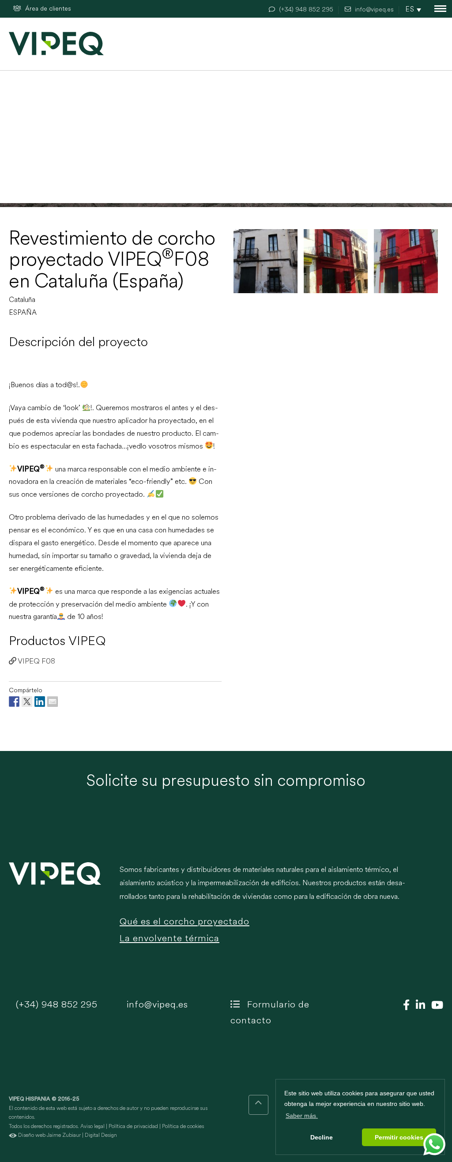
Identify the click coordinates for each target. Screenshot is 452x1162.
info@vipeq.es (156, 1005)
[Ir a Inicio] (56, 43)
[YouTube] (435, 1006)
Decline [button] (321, 1137)
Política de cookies (183, 1126)
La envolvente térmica (169, 938)
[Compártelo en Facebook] (14, 701)
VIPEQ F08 (35, 661)
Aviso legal (92, 1126)
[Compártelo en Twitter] (27, 701)
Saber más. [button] (302, 1115)
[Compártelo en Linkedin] (39, 701)
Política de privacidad (133, 1126)
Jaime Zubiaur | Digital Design (82, 1135)
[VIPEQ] (59, 910)
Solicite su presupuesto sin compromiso (226, 782)
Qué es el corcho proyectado (184, 922)
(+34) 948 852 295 (55, 1005)
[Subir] (258, 1105)
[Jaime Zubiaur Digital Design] (13, 1135)
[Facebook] (404, 1006)
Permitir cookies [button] (399, 1137)
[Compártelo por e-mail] (52, 701)
